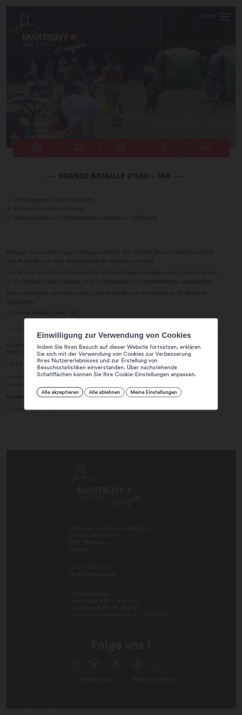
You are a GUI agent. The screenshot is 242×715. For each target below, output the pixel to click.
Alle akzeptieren (60, 392)
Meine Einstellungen (153, 392)
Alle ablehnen (104, 392)
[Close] (212, 311)
